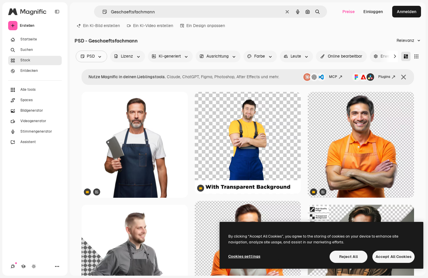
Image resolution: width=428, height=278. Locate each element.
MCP (333, 76)
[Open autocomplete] (102, 12)
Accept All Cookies (393, 256)
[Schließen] (403, 77)
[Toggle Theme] (33, 266)
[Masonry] (406, 56)
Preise (348, 11)
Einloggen (373, 11)
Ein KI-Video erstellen (153, 25)
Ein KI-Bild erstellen (101, 25)
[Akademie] (23, 266)
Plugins (384, 76)
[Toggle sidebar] (57, 11)
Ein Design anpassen (205, 25)
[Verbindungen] (12, 266)
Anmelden (406, 11)
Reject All (348, 256)
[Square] (416, 56)
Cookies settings (244, 256)
